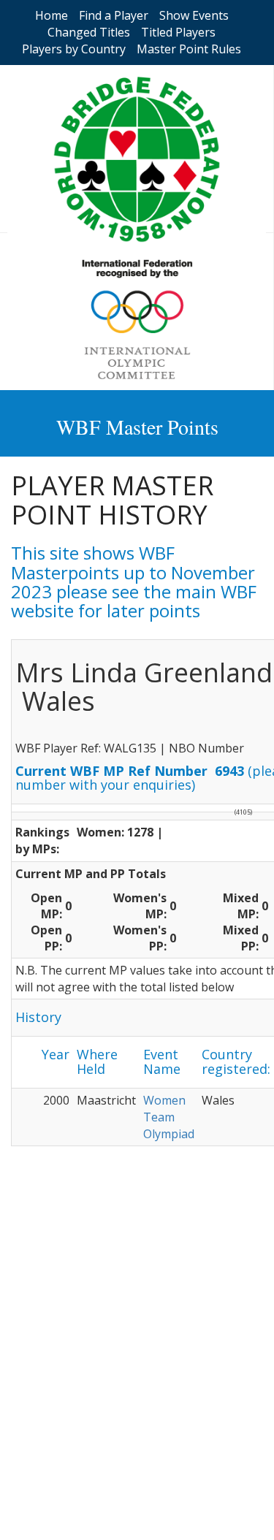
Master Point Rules (189, 49)
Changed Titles (88, 32)
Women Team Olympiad (168, 1117)
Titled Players (178, 32)
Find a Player (113, 15)
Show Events (194, 15)
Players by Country (74, 49)
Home (51, 15)
